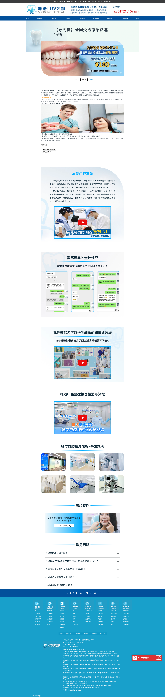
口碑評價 (82, 18)
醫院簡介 (40, 18)
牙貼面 (62, 627)
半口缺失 (37, 621)
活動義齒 (62, 624)
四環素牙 (62, 621)
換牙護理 (126, 621)
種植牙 (53, 18)
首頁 (27, 18)
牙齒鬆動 (100, 621)
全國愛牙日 (88, 610)
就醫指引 (125, 18)
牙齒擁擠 (50, 613)
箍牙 (48, 624)
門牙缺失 (37, 613)
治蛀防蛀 (126, 610)
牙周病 (100, 619)
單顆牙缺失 (38, 616)
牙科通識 (88, 616)
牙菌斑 (113, 621)
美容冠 (62, 610)
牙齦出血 (100, 613)
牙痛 (74, 621)
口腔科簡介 (69, 634)
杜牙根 (75, 616)
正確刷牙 (88, 613)
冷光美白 (113, 610)
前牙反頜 (50, 619)
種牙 (36, 610)
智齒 (74, 613)
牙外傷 (125, 619)
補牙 (74, 610)
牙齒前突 (50, 621)
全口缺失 (37, 624)
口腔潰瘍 (75, 624)
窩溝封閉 (126, 616)
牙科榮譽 (86, 634)
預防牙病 (88, 621)
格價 (137, 18)
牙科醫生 (67, 18)
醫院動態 (96, 18)
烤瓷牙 (62, 613)
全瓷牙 (62, 616)
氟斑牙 (62, 619)
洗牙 (112, 624)
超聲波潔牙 (114, 613)
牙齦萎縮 (100, 624)
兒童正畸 (126, 613)
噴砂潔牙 (113, 616)
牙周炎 (91, 79)
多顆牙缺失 (38, 619)
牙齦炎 (100, 616)
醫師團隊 (94, 634)
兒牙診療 (126, 624)
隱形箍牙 (50, 610)
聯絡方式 (102, 634)
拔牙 (74, 619)
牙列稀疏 (50, 616)
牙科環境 (78, 634)
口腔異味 (88, 619)
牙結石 (113, 619)
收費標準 (110, 18)
